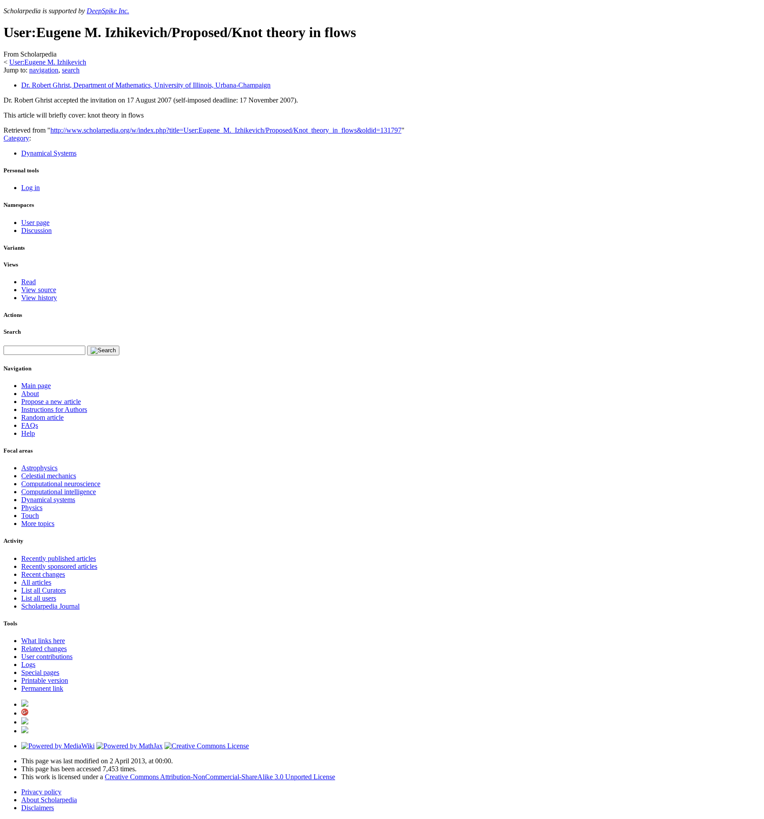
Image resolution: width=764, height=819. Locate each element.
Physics (31, 507)
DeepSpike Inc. (108, 11)
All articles (36, 582)
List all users (38, 598)
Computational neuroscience (60, 484)
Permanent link (42, 688)
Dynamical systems (48, 499)
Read (28, 282)
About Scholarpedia (49, 800)
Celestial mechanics (48, 476)
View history (39, 297)
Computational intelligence (58, 491)
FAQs (29, 425)
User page (35, 222)
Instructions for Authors (54, 409)
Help (28, 433)
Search (12, 331)
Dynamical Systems (48, 153)
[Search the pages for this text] (103, 350)
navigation (43, 70)
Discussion (36, 230)
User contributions (47, 656)
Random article (42, 417)
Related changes (44, 648)
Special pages (40, 672)
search (71, 70)
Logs (28, 664)
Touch (30, 515)
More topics (37, 523)
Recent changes (43, 574)
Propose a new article (51, 401)
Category (16, 138)
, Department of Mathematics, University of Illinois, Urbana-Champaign (146, 85)
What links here (43, 640)
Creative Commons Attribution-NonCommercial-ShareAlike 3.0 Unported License (220, 777)
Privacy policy (41, 792)
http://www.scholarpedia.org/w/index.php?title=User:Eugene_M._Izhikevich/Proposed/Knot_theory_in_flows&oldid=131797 (225, 130)
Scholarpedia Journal (50, 606)
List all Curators (43, 590)
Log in (30, 187)
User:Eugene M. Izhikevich (47, 62)
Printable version (44, 680)
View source (38, 289)
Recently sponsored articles (59, 566)
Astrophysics (39, 468)
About (30, 393)
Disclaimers (37, 807)
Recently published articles (58, 558)
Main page (36, 385)
